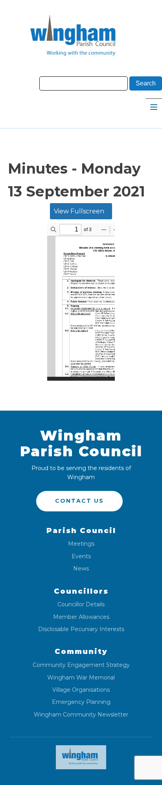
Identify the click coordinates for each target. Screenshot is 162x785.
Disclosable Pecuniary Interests (81, 629)
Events (81, 556)
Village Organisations (81, 690)
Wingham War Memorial (81, 678)
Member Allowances (81, 617)
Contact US (79, 500)
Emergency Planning (81, 702)
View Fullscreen (79, 211)
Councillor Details (81, 604)
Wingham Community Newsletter (81, 715)
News (81, 569)
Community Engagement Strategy (81, 665)
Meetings (81, 544)
